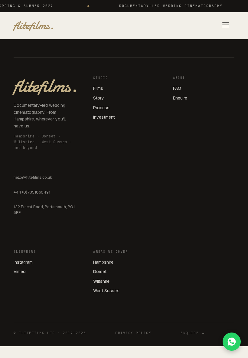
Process (101, 107)
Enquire (180, 98)
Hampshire (103, 262)
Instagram (23, 262)
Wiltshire (101, 281)
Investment (104, 117)
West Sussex (106, 290)
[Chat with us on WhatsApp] (232, 342)
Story (98, 98)
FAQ (177, 88)
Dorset (99, 271)
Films (98, 88)
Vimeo (20, 271)
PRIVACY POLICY (133, 333)
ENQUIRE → (193, 333)
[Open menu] (225, 26)
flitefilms (34, 25)
